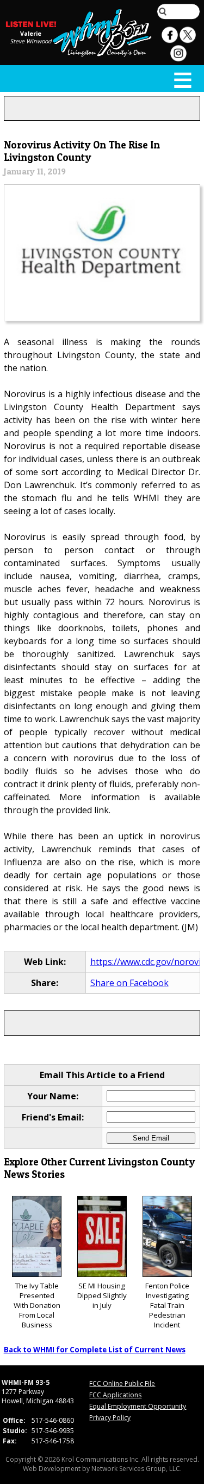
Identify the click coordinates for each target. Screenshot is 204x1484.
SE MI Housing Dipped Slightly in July (102, 1295)
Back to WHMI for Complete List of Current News (95, 1350)
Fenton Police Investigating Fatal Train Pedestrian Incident (167, 1305)
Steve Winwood (31, 41)
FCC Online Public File (122, 1383)
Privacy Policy (110, 1417)
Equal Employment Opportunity (137, 1406)
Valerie (30, 33)
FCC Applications (115, 1394)
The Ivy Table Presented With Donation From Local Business (37, 1305)
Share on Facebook (129, 983)
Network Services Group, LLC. (136, 1468)
